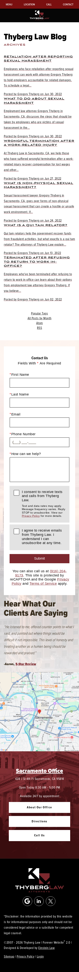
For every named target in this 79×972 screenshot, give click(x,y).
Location (29, 4)
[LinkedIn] (39, 901)
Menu (9, 4)
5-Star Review (26, 663)
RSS (39, 328)
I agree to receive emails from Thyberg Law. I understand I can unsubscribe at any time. (42, 537)
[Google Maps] (27, 901)
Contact (68, 4)
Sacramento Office (39, 770)
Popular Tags (39, 313)
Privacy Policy (31, 515)
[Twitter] (50, 901)
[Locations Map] (39, 711)
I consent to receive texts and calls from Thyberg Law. (43, 503)
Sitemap (9, 956)
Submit (39, 558)
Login (40, 956)
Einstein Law (46, 948)
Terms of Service (43, 584)
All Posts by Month (40, 318)
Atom (39, 323)
